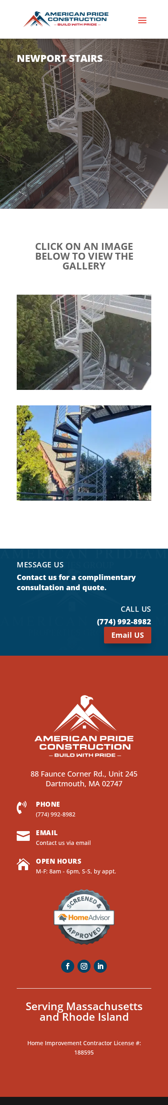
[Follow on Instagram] (84, 966)
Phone (48, 804)
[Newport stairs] (84, 500)
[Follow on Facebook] (67, 966)
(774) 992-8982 (55, 814)
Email (47, 832)
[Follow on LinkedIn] (100, 966)
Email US (127, 635)
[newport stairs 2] (84, 390)
